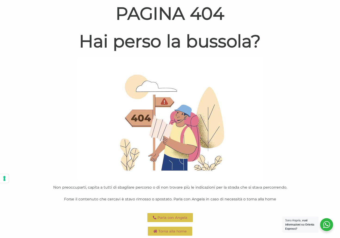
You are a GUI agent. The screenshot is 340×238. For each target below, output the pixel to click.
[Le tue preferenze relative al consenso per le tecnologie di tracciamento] (4, 178)
